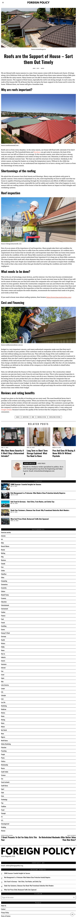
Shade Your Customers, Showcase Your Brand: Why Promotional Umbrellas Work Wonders (40, 510)
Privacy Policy (5, 912)
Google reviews (6, 410)
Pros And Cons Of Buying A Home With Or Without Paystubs (63, 453)
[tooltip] (24, 473)
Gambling (3, 626)
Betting (3, 553)
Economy (3, 598)
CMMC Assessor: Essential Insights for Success (26, 484)
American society (6, 532)
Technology (4, 799)
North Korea (4, 740)
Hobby (3, 647)
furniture (37, 152)
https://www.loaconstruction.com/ (58, 297)
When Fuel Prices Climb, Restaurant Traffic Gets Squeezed (30, 519)
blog (2, 557)
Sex (2, 779)
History (3, 643)
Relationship (4, 765)
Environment (4, 609)
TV (2, 817)
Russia (3, 768)
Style (2, 792)
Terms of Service (5, 916)
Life (2, 692)
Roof (33, 417)
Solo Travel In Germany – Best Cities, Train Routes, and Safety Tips (32, 502)
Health (3, 640)
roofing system (41, 417)
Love (2, 699)
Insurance (3, 664)
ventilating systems (54, 417)
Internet (3, 668)
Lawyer (3, 688)
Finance (3, 615)
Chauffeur (3, 574)
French (3, 622)
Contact (3, 909)
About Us (3, 905)
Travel (2, 810)
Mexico (3, 713)
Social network (5, 782)
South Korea (4, 785)
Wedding (3, 827)
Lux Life (3, 702)
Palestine (3, 747)
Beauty (3, 550)
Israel (2, 674)
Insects (3, 661)
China (2, 577)
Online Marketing (6, 744)
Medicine (3, 709)
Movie (2, 716)
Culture (3, 591)
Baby (2, 543)
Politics (3, 761)
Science (3, 775)
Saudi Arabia (4, 772)
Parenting (3, 751)
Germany (3, 636)
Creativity (3, 588)
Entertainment (5, 605)
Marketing (4, 706)
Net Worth (4, 730)
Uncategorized (5, 824)
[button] (74, 897)
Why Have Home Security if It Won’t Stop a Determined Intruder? (12, 453)
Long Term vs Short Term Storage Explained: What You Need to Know (37, 453)
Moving (3, 720)
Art (2, 539)
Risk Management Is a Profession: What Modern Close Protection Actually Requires (38, 493)
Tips (2, 803)
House (42, 68)
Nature (3, 726)
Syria (2, 796)
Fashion (3, 612)
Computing (4, 581)
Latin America (5, 685)
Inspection (26, 417)
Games (3, 629)
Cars (2, 567)
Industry (3, 657)
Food (2, 619)
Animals (3, 536)
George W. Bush (5, 633)
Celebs (3, 570)
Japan (2, 678)
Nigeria (3, 737)
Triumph (3, 813)
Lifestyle (3, 695)
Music (2, 723)
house (18, 417)
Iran (2, 671)
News (2, 733)
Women (3, 831)
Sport (2, 789)
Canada (3, 563)
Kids (2, 681)
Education (4, 602)
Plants (3, 758)
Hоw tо (3, 654)
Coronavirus (4, 584)
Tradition (3, 806)
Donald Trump (5, 595)
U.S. (2, 820)
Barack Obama (5, 546)
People (3, 754)
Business (3, 560)
